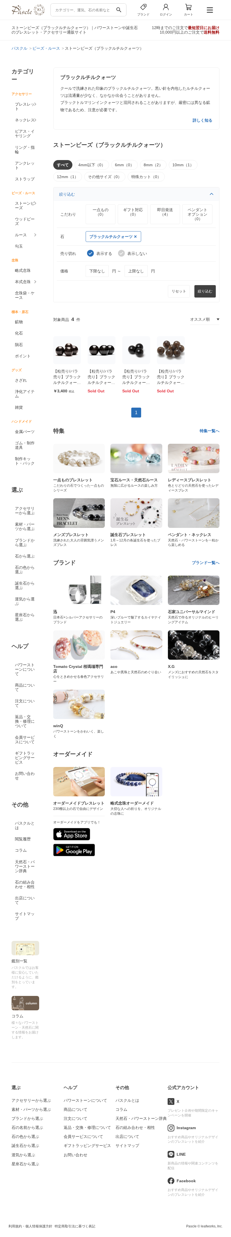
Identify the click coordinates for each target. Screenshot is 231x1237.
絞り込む (67, 194)
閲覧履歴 (23, 839)
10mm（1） (183, 165)
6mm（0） (124, 165)
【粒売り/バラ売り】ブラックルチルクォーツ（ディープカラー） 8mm (67, 382)
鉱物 (19, 322)
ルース (21, 235)
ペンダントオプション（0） (197, 214)
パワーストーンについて (25, 669)
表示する (104, 253)
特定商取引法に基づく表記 (75, 1226)
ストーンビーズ (25, 205)
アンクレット (25, 165)
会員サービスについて (25, 739)
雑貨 (19, 407)
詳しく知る (202, 120)
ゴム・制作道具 (25, 445)
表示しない (137, 253)
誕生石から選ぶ (25, 585)
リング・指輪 (25, 149)
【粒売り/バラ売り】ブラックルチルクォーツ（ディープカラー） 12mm (136, 382)
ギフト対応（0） (133, 212)
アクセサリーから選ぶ (25, 510)
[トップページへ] (28, 14)
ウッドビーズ (25, 221)
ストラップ (25, 179)
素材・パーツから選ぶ (25, 526)
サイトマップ (25, 916)
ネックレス (25, 120)
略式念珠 (23, 270)
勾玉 (19, 246)
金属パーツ (25, 431)
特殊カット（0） (146, 176)
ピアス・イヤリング (25, 133)
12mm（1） (67, 176)
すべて (63, 165)
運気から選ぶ (25, 601)
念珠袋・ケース (25, 295)
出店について (25, 900)
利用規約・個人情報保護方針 (30, 1226)
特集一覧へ (209, 431)
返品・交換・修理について (25, 721)
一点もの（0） (100, 212)
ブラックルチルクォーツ (111, 236)
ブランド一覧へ (205, 562)
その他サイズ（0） (105, 176)
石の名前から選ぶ (27, 1127)
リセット (179, 291)
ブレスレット (25, 106)
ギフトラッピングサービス (25, 757)
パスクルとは (25, 825)
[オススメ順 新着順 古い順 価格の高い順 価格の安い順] (204, 319)
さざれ (21, 380)
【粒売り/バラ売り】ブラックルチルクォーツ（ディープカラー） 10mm (101, 382)
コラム (21, 850)
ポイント (23, 356)
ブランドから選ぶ (25, 542)
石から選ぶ (25, 556)
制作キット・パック (25, 460)
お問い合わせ (25, 775)
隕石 (19, 344)
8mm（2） (153, 165)
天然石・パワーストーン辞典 (25, 866)
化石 (19, 333)
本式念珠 (23, 281)
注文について (25, 703)
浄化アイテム (25, 393)
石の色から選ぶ (25, 569)
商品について (25, 687)
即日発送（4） (165, 212)
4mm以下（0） (91, 165)
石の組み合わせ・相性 (25, 884)
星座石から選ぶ (25, 617)
